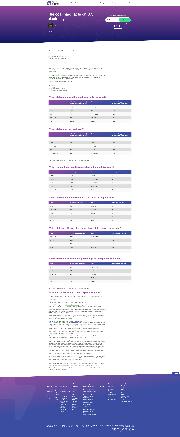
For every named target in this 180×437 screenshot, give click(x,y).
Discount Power (63, 394)
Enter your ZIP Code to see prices (118, 15)
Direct (61, 393)
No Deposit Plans (112, 399)
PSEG (73, 400)
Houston (56, 386)
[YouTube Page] (102, 425)
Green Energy (111, 386)
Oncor (73, 391)
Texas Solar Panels (87, 406)
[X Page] (96, 426)
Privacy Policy (71, 426)
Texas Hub (49, 386)
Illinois (48, 396)
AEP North (74, 388)
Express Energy (64, 396)
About (130, 3)
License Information (64, 426)
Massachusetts (50, 391)
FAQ (122, 392)
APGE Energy (63, 388)
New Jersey (49, 393)
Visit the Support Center (126, 401)
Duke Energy (75, 394)
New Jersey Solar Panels (88, 413)
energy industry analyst (63, 321)
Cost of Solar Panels (87, 388)
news (59, 50)
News (109, 397)
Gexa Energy (63, 400)
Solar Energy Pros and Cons (89, 391)
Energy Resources (112, 394)
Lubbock (56, 396)
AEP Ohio (74, 404)
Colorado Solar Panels (88, 399)
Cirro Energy (63, 389)
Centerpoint (74, 389)
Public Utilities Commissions (111, 390)
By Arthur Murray (59, 24)
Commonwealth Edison (75, 402)
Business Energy (112, 3)
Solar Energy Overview (88, 386)
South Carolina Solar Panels (89, 414)
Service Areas (74, 3)
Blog (109, 396)
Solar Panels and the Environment (88, 397)
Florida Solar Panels (87, 404)
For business (118, 28)
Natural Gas (102, 388)
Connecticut (49, 388)
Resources (122, 3)
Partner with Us (124, 391)
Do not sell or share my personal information (51, 426)
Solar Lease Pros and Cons (89, 393)
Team (122, 399)
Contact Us (123, 389)
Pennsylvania (50, 389)
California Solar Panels (88, 407)
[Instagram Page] (98, 426)
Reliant (62, 406)
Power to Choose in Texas (114, 388)
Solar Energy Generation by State (90, 389)
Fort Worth (56, 390)
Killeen (56, 399)
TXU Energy (63, 409)
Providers (84, 3)
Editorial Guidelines (125, 397)
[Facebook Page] (94, 426)
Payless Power (63, 404)
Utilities (92, 3)
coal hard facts (70, 50)
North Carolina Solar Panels (89, 409)
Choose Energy (52, 50)
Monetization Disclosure (126, 396)
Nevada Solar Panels (88, 411)
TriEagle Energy (64, 407)
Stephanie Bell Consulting (72, 305)
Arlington (57, 394)
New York (49, 394)
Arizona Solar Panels (88, 401)
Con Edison (74, 407)
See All (48, 398)
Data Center (110, 392)
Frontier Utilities (63, 398)
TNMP (73, 393)
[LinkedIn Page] (100, 426)
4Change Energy (64, 386)
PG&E (73, 396)
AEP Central (75, 386)
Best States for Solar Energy (89, 394)
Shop (124, 20)
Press (122, 394)
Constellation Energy (65, 391)
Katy (56, 397)
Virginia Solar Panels (88, 402)
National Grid (75, 398)
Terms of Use (78, 426)
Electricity (102, 386)
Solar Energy (100, 3)
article (63, 50)
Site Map (83, 426)
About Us (123, 387)
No (122, 26)
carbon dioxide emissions (81, 68)
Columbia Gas (75, 406)
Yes (117, 26)
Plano (56, 392)
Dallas (56, 388)
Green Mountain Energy (64, 402)
